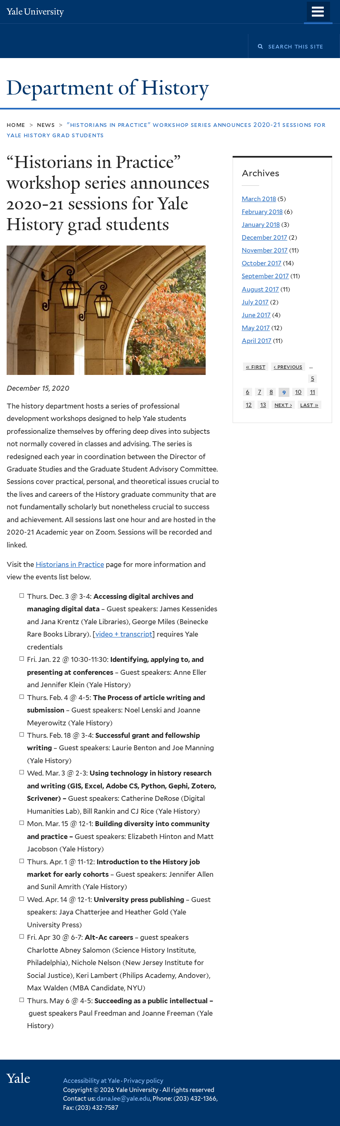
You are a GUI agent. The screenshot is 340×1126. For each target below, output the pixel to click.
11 (312, 392)
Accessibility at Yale (91, 1080)
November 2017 (265, 250)
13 (263, 404)
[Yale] (19, 1079)
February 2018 (262, 212)
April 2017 (257, 341)
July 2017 (255, 302)
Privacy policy (143, 1080)
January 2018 (261, 225)
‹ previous (288, 366)
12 (249, 404)
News (46, 125)
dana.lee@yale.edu (123, 1098)
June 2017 (256, 315)
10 (298, 392)
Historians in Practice (70, 564)
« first (255, 366)
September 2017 (265, 276)
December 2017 (264, 237)
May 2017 (256, 328)
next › (283, 404)
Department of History (110, 87)
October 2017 (262, 263)
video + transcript (123, 634)
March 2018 (259, 199)
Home (16, 125)
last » (309, 404)
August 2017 (260, 289)
